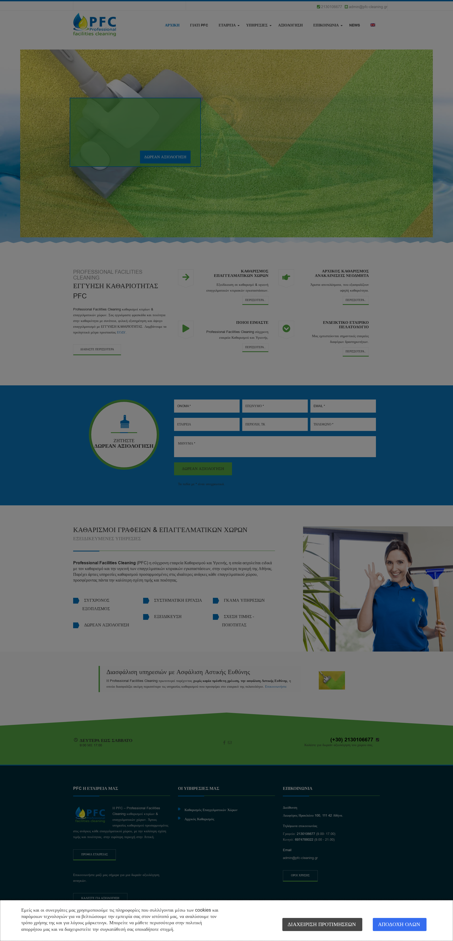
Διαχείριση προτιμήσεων (322, 924)
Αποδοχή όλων (399, 924)
